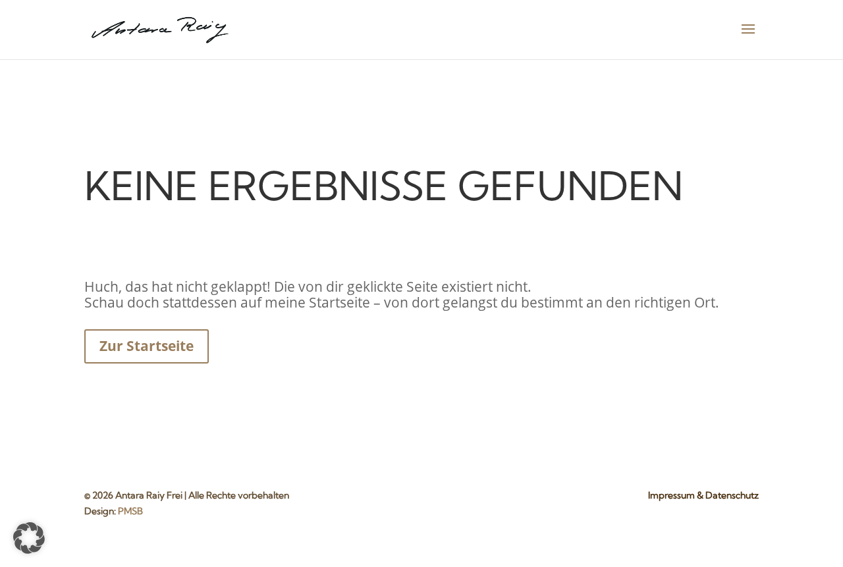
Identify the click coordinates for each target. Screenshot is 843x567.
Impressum (671, 495)
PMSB (130, 511)
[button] (29, 538)
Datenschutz (732, 495)
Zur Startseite (146, 346)
